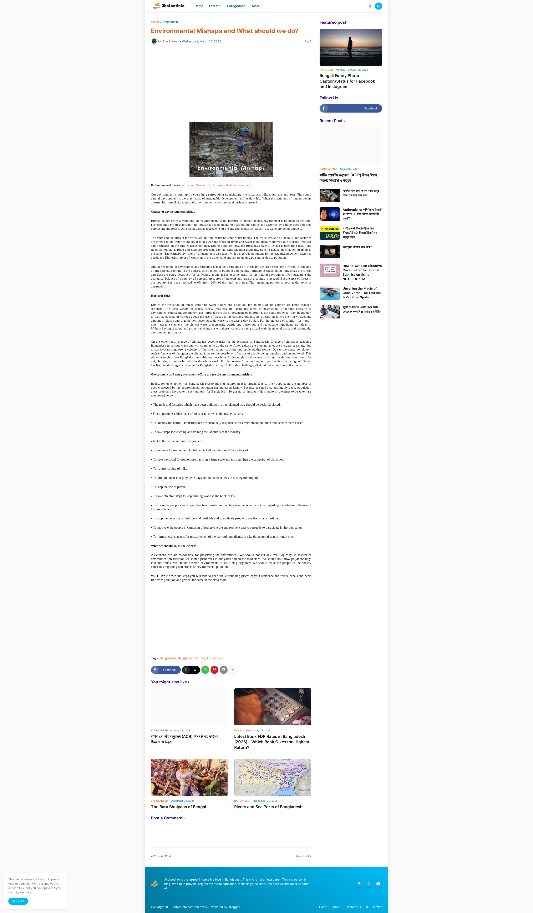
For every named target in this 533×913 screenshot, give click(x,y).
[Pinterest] (214, 670)
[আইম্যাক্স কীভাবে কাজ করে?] (330, 251)
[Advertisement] (231, 82)
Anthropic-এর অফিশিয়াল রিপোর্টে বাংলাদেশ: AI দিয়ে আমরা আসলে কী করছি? (362, 214)
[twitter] (368, 883)
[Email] (224, 670)
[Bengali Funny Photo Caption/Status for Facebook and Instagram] (351, 47)
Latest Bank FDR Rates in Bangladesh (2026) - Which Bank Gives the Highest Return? (271, 742)
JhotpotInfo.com (182, 907)
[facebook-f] (359, 883)
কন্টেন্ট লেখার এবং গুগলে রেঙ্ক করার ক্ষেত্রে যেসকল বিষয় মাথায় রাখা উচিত (362, 309)
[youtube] (378, 883)
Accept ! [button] (18, 901)
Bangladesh (170, 21)
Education (214, 658)
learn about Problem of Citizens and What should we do (218, 185)
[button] (370, 6)
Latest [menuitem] (214, 6)
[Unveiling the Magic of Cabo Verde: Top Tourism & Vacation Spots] (330, 293)
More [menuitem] (256, 6)
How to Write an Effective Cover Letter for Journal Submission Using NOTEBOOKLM (362, 272)
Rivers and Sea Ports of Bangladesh (268, 806)
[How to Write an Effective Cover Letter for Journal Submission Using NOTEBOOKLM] (330, 270)
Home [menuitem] (198, 6)
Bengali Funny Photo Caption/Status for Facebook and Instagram (347, 81)
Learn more (23, 892)
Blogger (234, 907)
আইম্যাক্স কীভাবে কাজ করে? (357, 247)
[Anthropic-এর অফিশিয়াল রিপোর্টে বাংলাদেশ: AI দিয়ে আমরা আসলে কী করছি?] (330, 214)
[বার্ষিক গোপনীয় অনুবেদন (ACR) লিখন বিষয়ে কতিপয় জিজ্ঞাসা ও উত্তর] (189, 706)
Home (155, 21)
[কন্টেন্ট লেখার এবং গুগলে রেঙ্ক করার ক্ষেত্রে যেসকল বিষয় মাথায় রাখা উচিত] (330, 311)
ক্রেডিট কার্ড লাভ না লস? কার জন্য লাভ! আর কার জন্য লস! (361, 193)
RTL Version (374, 907)
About (336, 907)
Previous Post (162, 856)
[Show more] (233, 670)
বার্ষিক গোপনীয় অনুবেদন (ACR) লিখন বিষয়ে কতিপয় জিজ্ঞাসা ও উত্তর (184, 739)
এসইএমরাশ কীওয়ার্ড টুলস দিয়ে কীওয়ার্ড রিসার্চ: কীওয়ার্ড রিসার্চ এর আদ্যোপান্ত (360, 232)
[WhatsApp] (205, 670)
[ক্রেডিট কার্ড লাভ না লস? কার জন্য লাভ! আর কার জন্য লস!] (330, 195)
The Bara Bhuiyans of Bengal (178, 806)
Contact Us (353, 907)
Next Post (302, 856)
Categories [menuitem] (235, 6)
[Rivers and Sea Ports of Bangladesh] (272, 777)
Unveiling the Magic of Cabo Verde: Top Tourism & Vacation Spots (362, 292)
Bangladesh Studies (191, 658)
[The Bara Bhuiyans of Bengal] (189, 777)
